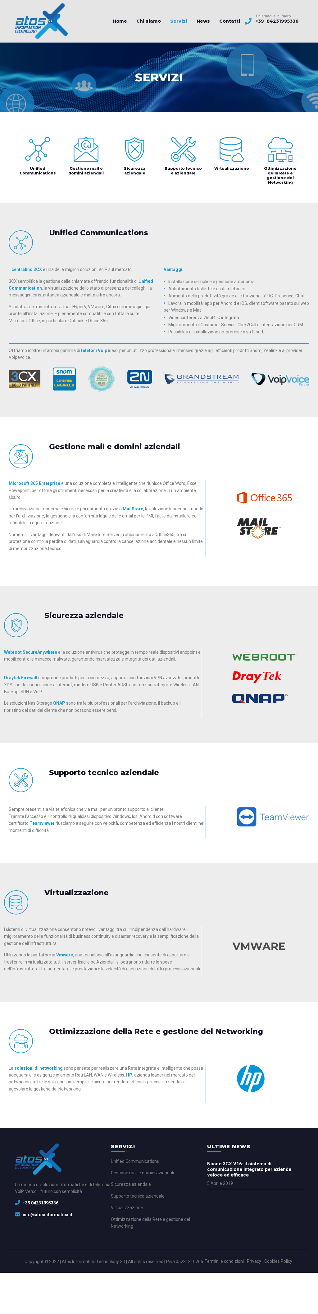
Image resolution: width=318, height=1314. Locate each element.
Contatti (229, 21)
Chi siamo (148, 21)
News (203, 21)
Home (120, 21)
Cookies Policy (278, 1261)
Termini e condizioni (224, 1261)
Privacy (254, 1261)
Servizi (178, 21)
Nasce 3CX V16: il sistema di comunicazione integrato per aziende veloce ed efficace (249, 1169)
